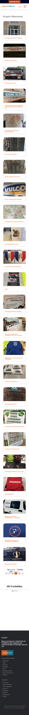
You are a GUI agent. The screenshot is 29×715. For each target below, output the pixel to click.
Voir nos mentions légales (18, 708)
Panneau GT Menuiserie (12, 449)
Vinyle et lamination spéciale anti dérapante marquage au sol (14, 107)
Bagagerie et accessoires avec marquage (14, 358)
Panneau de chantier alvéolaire (14, 426)
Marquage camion (10, 83)
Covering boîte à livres (11, 244)
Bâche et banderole (11, 60)
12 (19, 573)
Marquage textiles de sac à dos (14, 471)
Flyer (6, 289)
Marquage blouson (10, 404)
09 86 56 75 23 (14, 2)
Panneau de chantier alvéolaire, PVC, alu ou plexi (13, 334)
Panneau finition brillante (13, 266)
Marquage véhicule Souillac (13, 311)
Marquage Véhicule (11, 564)
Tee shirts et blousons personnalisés (11, 131)
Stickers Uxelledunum (11, 381)
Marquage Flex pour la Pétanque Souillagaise (12, 540)
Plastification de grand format (14, 221)
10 (12, 573)
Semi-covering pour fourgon (13, 199)
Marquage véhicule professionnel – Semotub (12, 517)
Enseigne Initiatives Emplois (13, 38)
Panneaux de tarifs (11, 154)
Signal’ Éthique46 (8, 706)
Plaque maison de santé (12, 177)
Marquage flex (9, 494)
